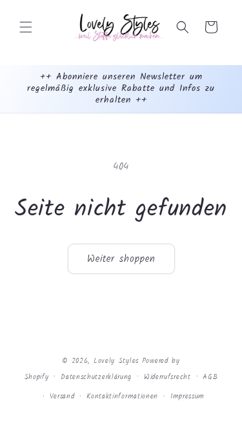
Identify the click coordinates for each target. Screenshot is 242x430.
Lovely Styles (116, 361)
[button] (26, 27)
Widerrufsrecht (167, 377)
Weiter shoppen (121, 259)
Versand (62, 396)
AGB (210, 377)
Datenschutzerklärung (96, 377)
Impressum (187, 396)
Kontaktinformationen (122, 396)
